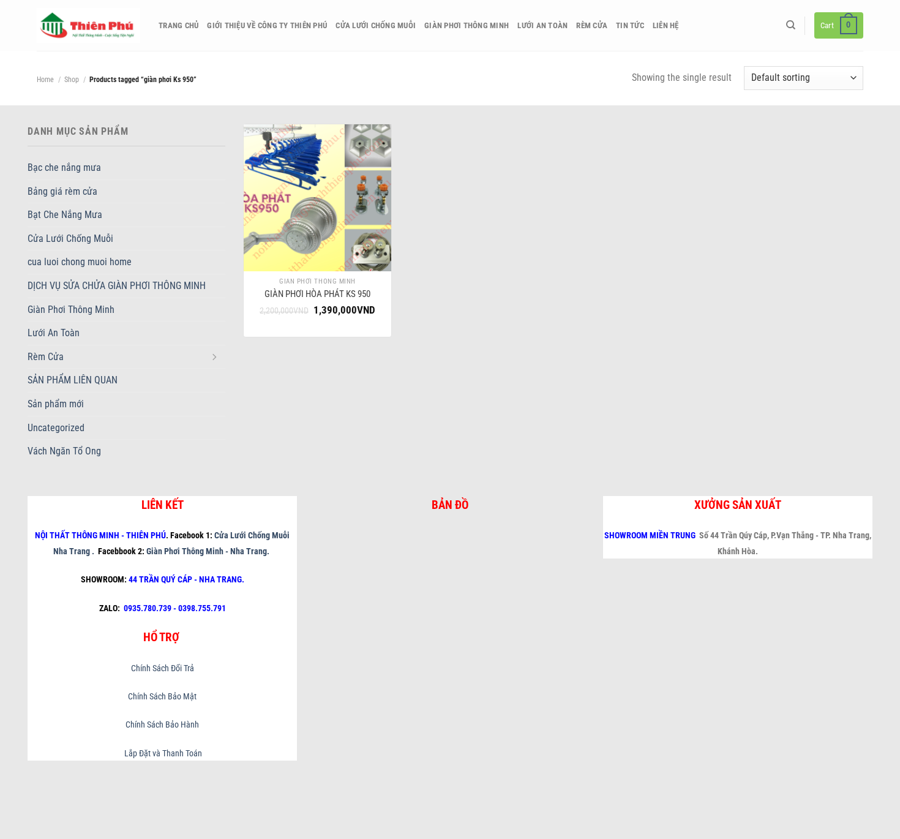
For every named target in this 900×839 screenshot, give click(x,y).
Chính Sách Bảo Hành (162, 725)
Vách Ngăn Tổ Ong (64, 451)
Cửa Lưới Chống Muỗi (376, 25)
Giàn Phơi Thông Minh (466, 25)
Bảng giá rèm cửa (62, 191)
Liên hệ (666, 25)
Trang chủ (178, 25)
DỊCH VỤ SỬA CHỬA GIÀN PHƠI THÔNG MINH (117, 286)
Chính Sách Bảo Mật (162, 696)
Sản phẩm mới (56, 404)
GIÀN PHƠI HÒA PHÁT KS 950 (317, 293)
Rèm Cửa (591, 25)
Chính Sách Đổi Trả (162, 668)
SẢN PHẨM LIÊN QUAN (73, 380)
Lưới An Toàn (542, 25)
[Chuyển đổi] (214, 356)
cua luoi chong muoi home (80, 262)
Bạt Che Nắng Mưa (65, 214)
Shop (71, 79)
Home (45, 79)
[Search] (790, 25)
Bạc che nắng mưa (64, 167)
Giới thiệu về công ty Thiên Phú (267, 25)
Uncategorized (56, 428)
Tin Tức (630, 25)
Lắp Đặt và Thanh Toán (162, 753)
